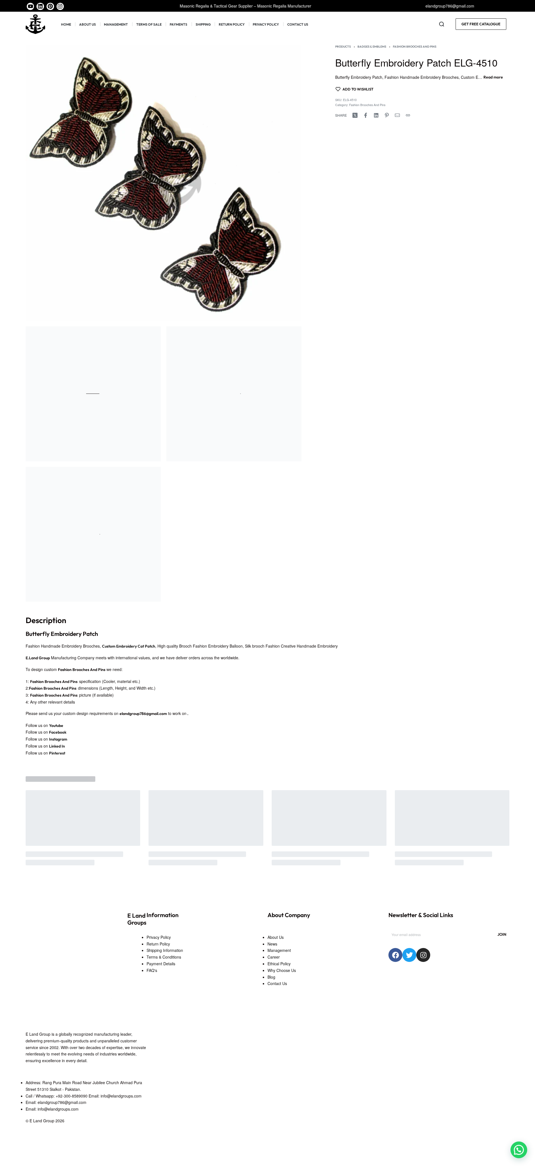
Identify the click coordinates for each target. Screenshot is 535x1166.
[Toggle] (493, 77)
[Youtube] (30, 6)
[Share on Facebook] (365, 115)
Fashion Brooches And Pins (414, 46)
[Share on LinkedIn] (376, 115)
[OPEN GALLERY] (163, 183)
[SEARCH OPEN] (441, 24)
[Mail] (397, 115)
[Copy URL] (407, 115)
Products (343, 46)
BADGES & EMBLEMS (372, 46)
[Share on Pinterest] (386, 115)
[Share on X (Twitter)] (355, 115)
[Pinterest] (50, 6)
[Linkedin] (40, 6)
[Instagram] (60, 6)
